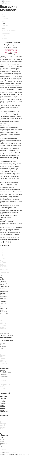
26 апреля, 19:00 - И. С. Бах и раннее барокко (3, 324)
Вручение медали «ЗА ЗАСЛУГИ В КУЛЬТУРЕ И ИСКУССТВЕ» (5, 267)
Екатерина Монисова (10, 452)
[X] (8, 242)
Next (4, 258)
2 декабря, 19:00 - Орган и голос (3, 425)
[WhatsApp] (11, 242)
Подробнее (3, 316)
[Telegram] (6, 242)
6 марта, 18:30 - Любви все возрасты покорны (3, 359)
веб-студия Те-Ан (24, 454)
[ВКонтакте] (1, 242)
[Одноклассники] (3, 242)
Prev (1, 258)
